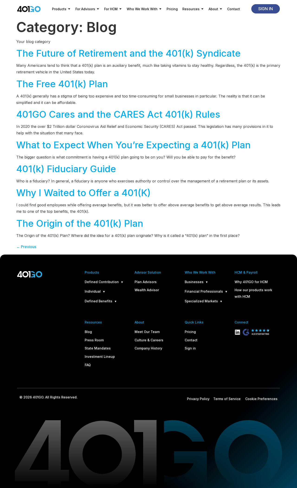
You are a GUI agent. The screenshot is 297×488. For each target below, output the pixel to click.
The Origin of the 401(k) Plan (79, 223)
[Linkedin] (237, 332)
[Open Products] (69, 8)
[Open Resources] (202, 8)
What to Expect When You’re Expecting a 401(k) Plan (133, 145)
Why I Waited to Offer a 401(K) (83, 192)
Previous (26, 246)
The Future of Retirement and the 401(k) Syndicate (128, 53)
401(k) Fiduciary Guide (66, 169)
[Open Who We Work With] (160, 8)
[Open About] (221, 8)
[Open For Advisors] (98, 8)
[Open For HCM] (120, 8)
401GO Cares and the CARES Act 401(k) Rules (118, 114)
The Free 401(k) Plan (62, 84)
